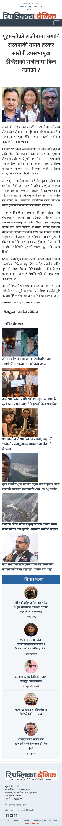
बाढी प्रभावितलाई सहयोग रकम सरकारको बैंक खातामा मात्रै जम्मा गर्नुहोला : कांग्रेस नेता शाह (27, 567)
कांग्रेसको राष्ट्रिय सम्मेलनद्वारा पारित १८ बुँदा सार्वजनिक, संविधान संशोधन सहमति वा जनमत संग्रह (31, 607)
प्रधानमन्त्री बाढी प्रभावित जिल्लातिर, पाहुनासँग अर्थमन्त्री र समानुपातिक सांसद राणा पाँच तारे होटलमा (27, 444)
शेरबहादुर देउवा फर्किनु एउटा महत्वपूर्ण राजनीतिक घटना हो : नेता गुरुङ (31, 743)
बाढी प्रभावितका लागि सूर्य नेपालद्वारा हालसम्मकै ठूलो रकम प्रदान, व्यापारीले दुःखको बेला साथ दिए (29, 402)
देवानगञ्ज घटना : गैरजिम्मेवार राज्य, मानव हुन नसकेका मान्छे (31, 679)
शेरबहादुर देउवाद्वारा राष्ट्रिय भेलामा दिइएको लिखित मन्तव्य (31, 712)
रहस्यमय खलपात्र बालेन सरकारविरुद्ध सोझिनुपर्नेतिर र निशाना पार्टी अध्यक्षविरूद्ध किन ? (31, 644)
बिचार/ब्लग (34, 579)
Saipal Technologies (32, 823)
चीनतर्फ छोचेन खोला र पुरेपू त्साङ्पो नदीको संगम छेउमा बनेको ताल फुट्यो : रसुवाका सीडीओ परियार (30, 527)
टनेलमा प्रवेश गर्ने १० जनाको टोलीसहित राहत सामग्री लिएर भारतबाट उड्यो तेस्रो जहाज (27, 361)
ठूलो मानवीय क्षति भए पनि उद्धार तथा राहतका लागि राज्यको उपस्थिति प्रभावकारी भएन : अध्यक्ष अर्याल (31, 487)
